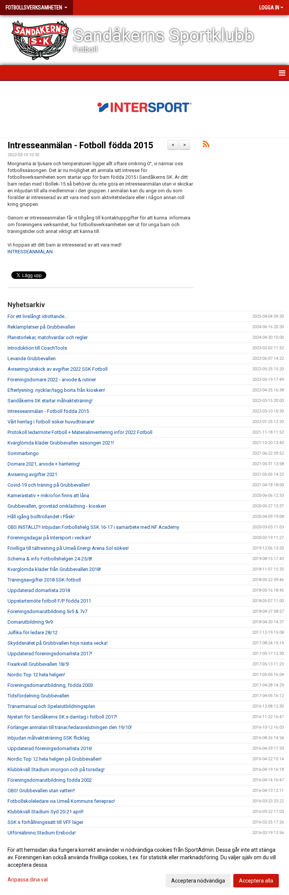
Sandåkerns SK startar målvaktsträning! (50, 400)
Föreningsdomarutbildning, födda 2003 (50, 685)
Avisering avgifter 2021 (32, 474)
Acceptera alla (256, 881)
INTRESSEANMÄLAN (30, 251)
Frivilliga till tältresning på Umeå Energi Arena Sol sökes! (68, 548)
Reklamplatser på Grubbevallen (41, 327)
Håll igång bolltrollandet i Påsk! (41, 516)
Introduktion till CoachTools (37, 348)
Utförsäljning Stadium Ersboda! (42, 833)
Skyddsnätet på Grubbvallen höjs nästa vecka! (58, 643)
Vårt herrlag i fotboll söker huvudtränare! (51, 422)
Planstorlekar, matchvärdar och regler (48, 337)
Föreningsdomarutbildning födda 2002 (50, 780)
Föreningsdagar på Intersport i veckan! (49, 537)
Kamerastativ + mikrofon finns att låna (48, 495)
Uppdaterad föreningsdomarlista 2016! (50, 748)
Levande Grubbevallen (32, 358)
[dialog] (144, 865)
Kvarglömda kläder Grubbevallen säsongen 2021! (61, 443)
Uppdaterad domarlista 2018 (39, 590)
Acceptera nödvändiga (198, 881)
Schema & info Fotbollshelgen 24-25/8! (50, 559)
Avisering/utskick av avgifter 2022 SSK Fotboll (58, 369)
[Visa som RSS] (206, 145)
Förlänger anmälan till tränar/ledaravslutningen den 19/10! (70, 727)
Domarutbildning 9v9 (30, 622)
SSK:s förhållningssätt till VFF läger (45, 822)
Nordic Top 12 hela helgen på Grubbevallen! (55, 759)
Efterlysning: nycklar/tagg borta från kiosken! (56, 390)
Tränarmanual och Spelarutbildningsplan (51, 706)
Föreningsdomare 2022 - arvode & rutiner (52, 379)
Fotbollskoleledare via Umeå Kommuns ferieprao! (61, 801)
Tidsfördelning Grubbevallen (38, 696)
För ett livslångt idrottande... (38, 316)
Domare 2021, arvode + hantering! (44, 464)
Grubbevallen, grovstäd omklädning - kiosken (57, 506)
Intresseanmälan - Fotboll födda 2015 (80, 145)
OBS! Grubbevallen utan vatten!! (41, 790)
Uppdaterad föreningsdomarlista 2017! (50, 653)
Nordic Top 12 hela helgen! (36, 674)
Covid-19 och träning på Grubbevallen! (49, 485)
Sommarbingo (23, 453)
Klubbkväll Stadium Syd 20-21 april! (46, 811)
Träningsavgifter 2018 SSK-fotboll (44, 580)
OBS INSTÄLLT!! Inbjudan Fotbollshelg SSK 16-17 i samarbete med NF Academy (93, 527)
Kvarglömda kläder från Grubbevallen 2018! (54, 569)
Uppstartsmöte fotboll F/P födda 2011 (49, 601)
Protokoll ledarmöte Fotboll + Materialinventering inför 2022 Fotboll (80, 432)
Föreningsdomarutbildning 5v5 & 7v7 (47, 611)
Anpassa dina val (28, 880)
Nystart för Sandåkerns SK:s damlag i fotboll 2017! (62, 717)
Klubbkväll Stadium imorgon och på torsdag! (56, 769)
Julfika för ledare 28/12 (33, 632)
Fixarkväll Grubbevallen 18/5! (38, 664)
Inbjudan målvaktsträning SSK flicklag (49, 738)
